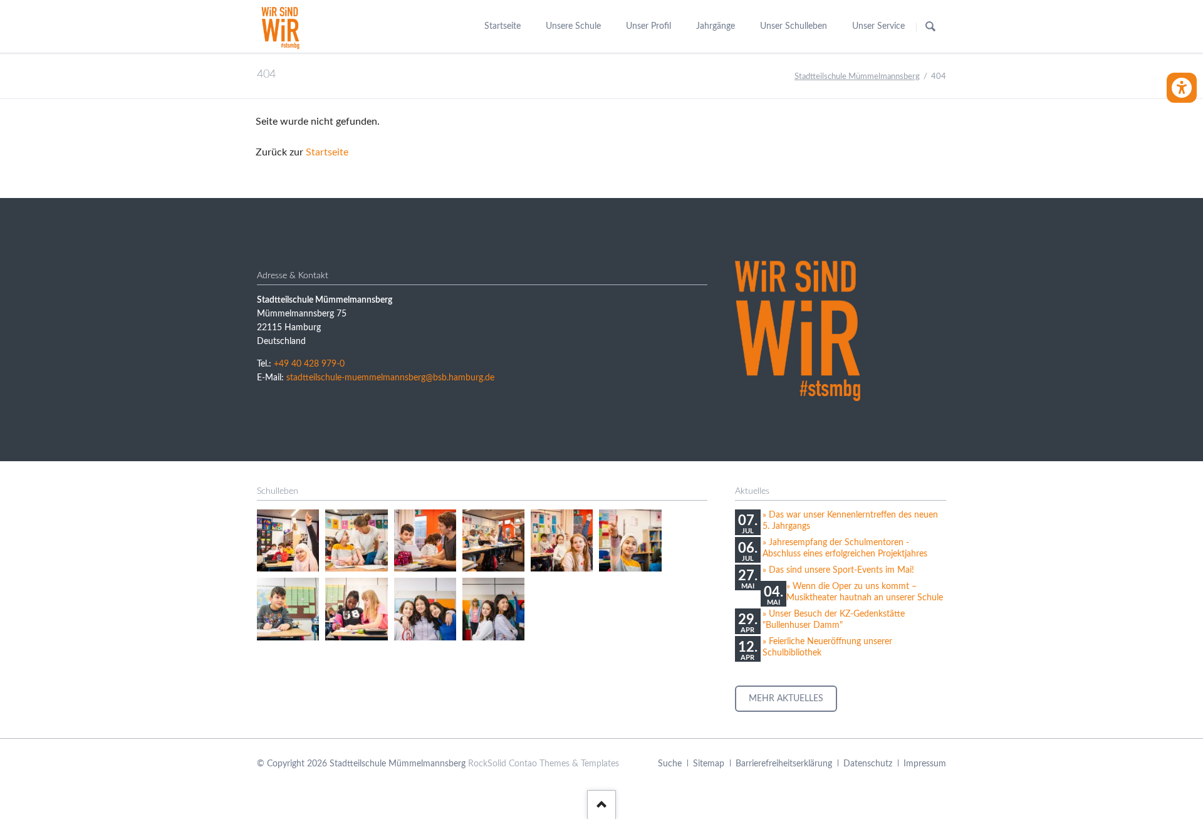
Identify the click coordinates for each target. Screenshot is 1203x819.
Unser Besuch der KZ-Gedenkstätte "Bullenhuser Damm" (834, 620)
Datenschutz (867, 763)
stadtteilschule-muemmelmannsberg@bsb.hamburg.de (390, 377)
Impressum (925, 763)
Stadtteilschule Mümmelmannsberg (857, 77)
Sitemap (708, 763)
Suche (670, 763)
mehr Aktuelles (786, 698)
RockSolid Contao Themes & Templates (543, 763)
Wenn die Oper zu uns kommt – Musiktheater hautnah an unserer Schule (864, 592)
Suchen (930, 26)
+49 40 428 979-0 (309, 364)
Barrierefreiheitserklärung (784, 763)
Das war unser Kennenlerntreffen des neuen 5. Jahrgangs (850, 521)
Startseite (327, 152)
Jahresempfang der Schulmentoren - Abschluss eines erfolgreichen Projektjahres (845, 548)
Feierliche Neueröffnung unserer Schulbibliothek (827, 647)
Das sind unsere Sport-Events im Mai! (841, 570)
